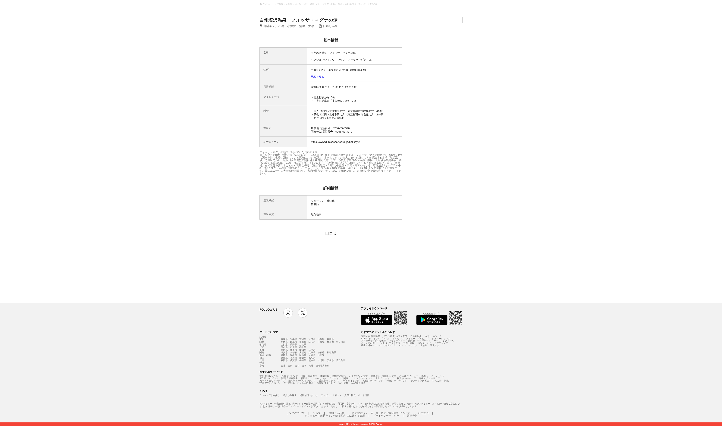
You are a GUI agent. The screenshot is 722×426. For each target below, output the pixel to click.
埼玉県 (312, 341)
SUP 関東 (343, 382)
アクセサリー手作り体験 (373, 340)
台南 (304, 365)
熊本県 (312, 360)
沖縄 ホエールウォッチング (302, 380)
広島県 (312, 354)
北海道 (262, 336)
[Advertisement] (298, 276)
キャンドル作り (369, 342)
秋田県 (312, 339)
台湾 (261, 365)
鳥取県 (284, 354)
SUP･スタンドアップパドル (375, 338)
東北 (261, 339)
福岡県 (284, 360)
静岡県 (284, 349)
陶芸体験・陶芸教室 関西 (333, 375)
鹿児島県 (340, 360)
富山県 (284, 347)
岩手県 (293, 339)
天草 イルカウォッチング (272, 380)
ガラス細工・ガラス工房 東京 (298, 382)
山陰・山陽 (265, 355)
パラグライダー (397, 340)
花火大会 (434, 345)
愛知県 (302, 349)
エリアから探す (268, 332)
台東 (290, 365)
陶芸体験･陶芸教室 (370, 336)
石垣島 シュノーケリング (313, 378)
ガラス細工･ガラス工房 (395, 336)
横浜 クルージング (406, 378)
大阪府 (302, 352)
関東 (261, 342)
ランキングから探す (269, 395)
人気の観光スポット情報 (356, 395)
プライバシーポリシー (386, 415)
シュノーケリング (441, 338)
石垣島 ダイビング (408, 375)
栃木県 (284, 341)
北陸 (261, 347)
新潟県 (302, 344)
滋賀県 (284, 352)
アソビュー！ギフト (331, 395)
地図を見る (317, 76)
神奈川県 (340, 341)
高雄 (311, 365)
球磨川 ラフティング (397, 380)
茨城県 (302, 341)
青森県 (284, 339)
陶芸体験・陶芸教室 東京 (383, 375)
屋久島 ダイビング (268, 378)
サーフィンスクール (444, 340)
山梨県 (284, 344)
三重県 (312, 349)
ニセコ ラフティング (361, 378)
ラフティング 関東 (338, 378)
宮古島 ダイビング (326, 382)
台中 (297, 365)
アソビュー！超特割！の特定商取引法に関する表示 (334, 415)
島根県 (293, 354)
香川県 (293, 357)
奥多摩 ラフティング (329, 380)
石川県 (293, 347)
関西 (261, 352)
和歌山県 (331, 352)
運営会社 (412, 415)
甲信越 (262, 344)
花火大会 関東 (358, 382)
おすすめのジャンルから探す (378, 332)
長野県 (293, 344)
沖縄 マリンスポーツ (269, 382)
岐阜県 (293, 349)
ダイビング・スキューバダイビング (411, 338)
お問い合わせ (336, 413)
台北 (283, 365)
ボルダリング (424, 342)
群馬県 (293, 341)
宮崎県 (330, 360)
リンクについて (295, 413)
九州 (261, 360)
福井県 (302, 347)
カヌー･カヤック (433, 336)
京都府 (293, 352)
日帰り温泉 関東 (309, 375)
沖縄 (261, 363)
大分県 (321, 360)
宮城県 (302, 339)
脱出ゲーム (390, 345)
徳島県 (284, 357)
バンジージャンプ (408, 345)
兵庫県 (312, 352)
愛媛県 (302, 357)
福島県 (330, 339)
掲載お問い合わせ (309, 395)
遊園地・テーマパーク (419, 340)
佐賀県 (293, 360)
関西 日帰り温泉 (289, 378)
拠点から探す (290, 395)
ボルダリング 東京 (358, 375)
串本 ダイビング (351, 380)
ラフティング (441, 342)
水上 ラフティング (384, 378)
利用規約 (423, 413)
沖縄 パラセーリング (429, 378)
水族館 (423, 345)
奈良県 (321, 352)
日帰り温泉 (416, 336)
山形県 (321, 339)
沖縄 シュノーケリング (432, 375)
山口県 (321, 354)
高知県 (312, 357)
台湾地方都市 (322, 365)
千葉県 (321, 341)
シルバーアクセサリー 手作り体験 (397, 342)
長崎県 (302, 360)
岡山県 (302, 354)
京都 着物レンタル (268, 375)
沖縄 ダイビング (289, 375)
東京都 (330, 341)
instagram (288, 313)
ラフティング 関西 (420, 380)
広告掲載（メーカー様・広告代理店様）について (381, 413)
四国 (261, 357)
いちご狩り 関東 (440, 380)
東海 (261, 350)
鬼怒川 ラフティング (373, 380)
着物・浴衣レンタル (371, 345)
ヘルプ (317, 413)
